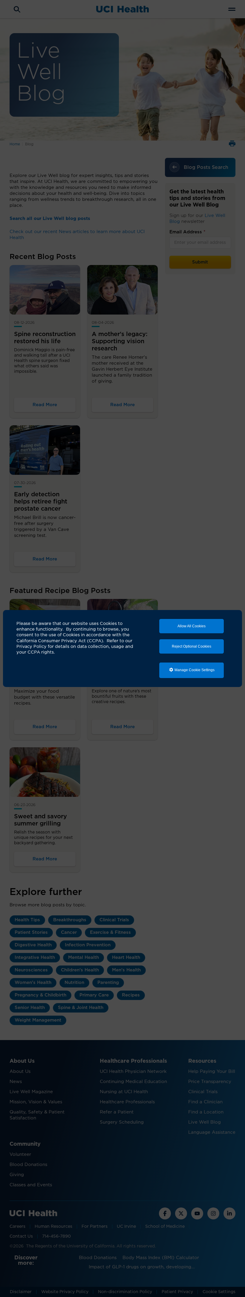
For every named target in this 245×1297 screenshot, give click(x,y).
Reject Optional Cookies (191, 646)
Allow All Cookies (191, 626)
